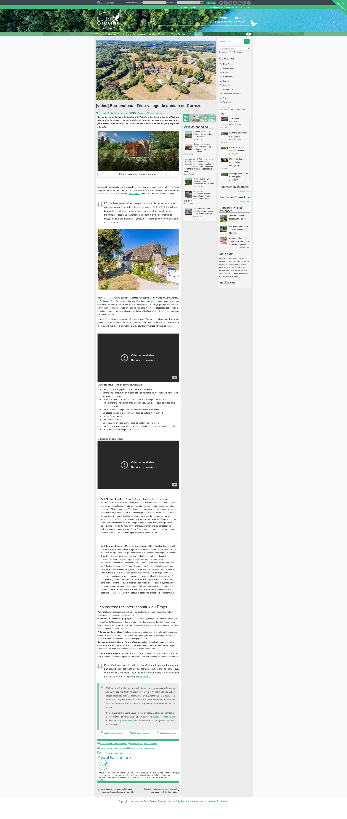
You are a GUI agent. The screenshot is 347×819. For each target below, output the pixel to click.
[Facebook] (226, 2)
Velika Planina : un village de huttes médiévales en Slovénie (203, 181)
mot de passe (171, 2)
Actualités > (102, 34)
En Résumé (227, 72)
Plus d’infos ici (143, 676)
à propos (184, 7)
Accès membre (132, 2)
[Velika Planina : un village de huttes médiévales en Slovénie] (188, 182)
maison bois (223, 261)
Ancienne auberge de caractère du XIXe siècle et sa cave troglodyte (239, 241)
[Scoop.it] (244, 2)
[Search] (247, 41)
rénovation (242, 258)
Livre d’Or (238, 7)
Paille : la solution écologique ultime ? (237, 149)
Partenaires (223, 801)
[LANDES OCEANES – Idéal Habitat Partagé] (223, 218)
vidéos (236, 276)
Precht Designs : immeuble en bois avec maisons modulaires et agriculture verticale (117, 790)
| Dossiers (193, 34)
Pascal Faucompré (121, 113)
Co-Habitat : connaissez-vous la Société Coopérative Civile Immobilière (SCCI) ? (197, 196)
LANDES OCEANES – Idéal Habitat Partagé (238, 217)
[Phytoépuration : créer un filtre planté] (224, 176)
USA (226, 270)
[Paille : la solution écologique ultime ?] (224, 150)
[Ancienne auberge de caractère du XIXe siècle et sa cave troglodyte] (223, 241)
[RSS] (249, 2)
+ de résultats (244, 191)
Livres (221, 270)
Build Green (227, 64)
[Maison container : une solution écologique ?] (224, 161)
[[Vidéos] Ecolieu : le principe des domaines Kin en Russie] (188, 134)
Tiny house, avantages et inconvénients (235, 121)
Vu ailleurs (182, 34)
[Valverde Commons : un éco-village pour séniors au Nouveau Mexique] (188, 211)
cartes (218, 7)
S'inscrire (211, 2)
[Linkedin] (239, 2)
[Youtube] (235, 2)
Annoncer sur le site (196, 801)
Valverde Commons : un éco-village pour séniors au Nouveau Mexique (203, 211)
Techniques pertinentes (232, 93)
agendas (193, 7)
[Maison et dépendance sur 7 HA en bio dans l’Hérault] (223, 229)
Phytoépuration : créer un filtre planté (238, 175)
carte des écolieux (163, 716)
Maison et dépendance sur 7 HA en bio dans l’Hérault (238, 229)
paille (244, 261)
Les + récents (238, 109)
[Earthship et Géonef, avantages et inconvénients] (224, 135)
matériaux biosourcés (240, 273)
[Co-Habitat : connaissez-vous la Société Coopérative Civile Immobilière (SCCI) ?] (188, 194)
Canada (222, 276)
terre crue (238, 264)
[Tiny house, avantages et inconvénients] (224, 120)
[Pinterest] (230, 2)
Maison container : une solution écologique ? (237, 162)
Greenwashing (139, 34)
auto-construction (225, 273)
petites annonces (207, 7)
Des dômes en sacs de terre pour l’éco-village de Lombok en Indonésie (203, 148)
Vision (174, 34)
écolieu (162, 113)
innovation (223, 258)
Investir (211, 801)
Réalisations (163, 34)
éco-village (154, 113)
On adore (112, 34)
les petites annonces (127, 720)
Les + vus (224, 109)
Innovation (151, 34)
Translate (237, 52)
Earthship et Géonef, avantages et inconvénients (238, 136)
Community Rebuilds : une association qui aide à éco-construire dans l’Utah (160, 790)
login (141, 2)
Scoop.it (101, 779)
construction (232, 270)
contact (247, 7)
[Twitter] (221, 2)
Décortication (124, 34)
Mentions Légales (175, 801)
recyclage (229, 276)
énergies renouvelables (236, 267)
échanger (228, 7)
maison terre (242, 270)
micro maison (229, 264)
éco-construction (235, 261)
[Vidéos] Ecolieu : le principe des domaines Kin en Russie (203, 134)
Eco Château (134, 193)
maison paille (232, 258)
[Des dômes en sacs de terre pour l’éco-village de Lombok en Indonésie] (188, 147)
